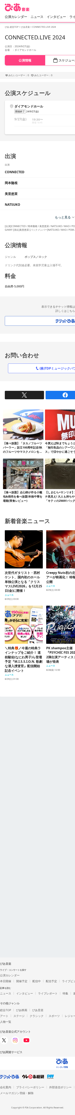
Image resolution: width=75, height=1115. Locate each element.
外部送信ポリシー (60, 1087)
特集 (65, 993)
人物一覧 (5, 1022)
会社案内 (5, 1087)
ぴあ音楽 (25, 26)
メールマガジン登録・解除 (17, 1093)
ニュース (37, 16)
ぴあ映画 (21, 1010)
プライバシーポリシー (30, 1087)
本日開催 (5, 981)
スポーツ (54, 1016)
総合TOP (5, 1010)
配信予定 (51, 981)
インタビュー (56, 16)
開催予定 (21, 981)
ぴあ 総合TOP (12, 26)
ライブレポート (48, 993)
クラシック (37, 1016)
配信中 (36, 981)
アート (4, 1016)
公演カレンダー (10, 975)
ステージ (19, 1016)
